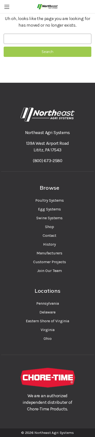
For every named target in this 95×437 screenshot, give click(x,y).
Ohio (48, 338)
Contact (49, 235)
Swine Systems (49, 218)
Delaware (47, 312)
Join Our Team (49, 270)
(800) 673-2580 (47, 160)
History (49, 244)
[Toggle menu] (6, 6)
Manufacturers (49, 253)
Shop (49, 226)
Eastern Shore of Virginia (47, 321)
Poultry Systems (49, 200)
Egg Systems (49, 209)
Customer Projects (49, 262)
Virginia (48, 329)
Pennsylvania (47, 303)
